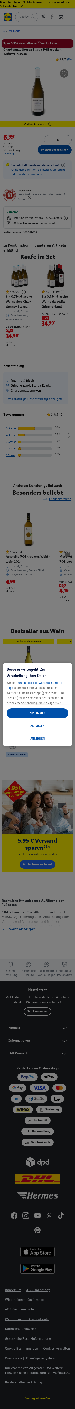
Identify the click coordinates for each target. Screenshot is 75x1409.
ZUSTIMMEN (37, 713)
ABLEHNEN (37, 738)
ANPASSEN (37, 726)
